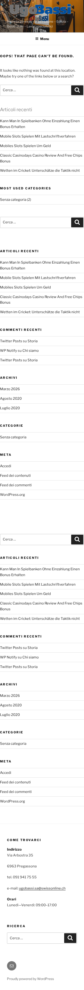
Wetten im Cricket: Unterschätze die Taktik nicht (40, 170)
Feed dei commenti (16, 485)
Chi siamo (30, 351)
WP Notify (8, 351)
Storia (33, 341)
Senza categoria (13, 200)
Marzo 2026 (10, 389)
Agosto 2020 (11, 398)
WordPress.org (12, 495)
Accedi (5, 466)
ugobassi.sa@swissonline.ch (42, 888)
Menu (44, 39)
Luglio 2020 (10, 408)
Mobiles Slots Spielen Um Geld (25, 146)
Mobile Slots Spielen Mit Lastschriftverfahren (38, 136)
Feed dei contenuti (15, 475)
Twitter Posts (11, 341)
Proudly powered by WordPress (30, 979)
